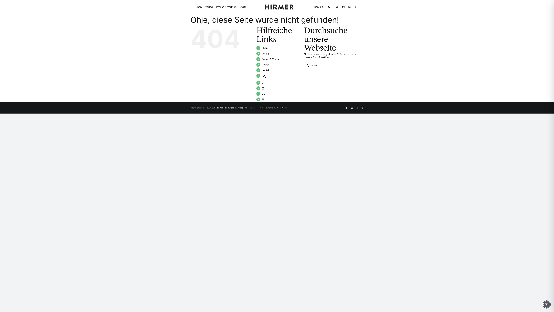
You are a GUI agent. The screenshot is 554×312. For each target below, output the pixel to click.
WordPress (282, 108)
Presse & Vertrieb (271, 59)
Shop (265, 48)
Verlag (265, 53)
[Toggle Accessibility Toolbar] (546, 304)
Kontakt (266, 70)
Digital (265, 64)
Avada (240, 108)
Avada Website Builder (223, 108)
